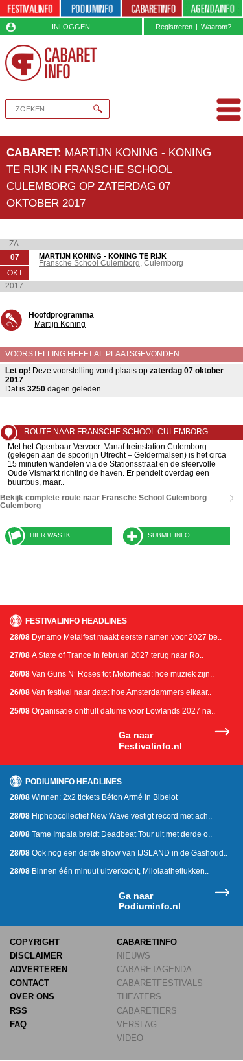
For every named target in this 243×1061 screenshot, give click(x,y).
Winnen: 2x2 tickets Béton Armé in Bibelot (94, 797)
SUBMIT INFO (169, 535)
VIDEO (130, 1038)
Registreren (174, 26)
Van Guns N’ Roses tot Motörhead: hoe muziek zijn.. (112, 674)
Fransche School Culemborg (89, 263)
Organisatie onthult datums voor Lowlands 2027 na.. (112, 711)
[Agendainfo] (213, 9)
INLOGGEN (71, 26)
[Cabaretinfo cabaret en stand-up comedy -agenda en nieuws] (151, 9)
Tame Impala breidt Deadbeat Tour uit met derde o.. (111, 834)
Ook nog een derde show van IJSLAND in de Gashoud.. (118, 852)
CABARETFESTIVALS (160, 983)
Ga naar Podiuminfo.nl (150, 901)
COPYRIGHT (35, 942)
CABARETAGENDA (154, 969)
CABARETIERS (147, 1011)
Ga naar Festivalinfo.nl (150, 740)
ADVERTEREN (38, 969)
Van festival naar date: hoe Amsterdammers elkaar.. (110, 692)
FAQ (18, 1024)
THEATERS (139, 996)
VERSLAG (137, 1024)
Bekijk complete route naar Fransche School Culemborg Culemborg (103, 502)
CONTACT (29, 983)
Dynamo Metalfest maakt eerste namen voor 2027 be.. (116, 637)
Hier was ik (50, 535)
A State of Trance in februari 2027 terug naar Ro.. (106, 655)
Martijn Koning (60, 324)
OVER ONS (32, 996)
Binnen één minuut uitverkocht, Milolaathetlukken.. (109, 871)
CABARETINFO (147, 942)
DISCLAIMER (36, 956)
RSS (18, 1011)
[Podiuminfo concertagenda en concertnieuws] (91, 9)
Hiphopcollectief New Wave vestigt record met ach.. (111, 816)
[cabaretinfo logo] (51, 63)
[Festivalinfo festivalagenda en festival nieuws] (30, 9)
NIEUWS (133, 956)
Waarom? (216, 26)
